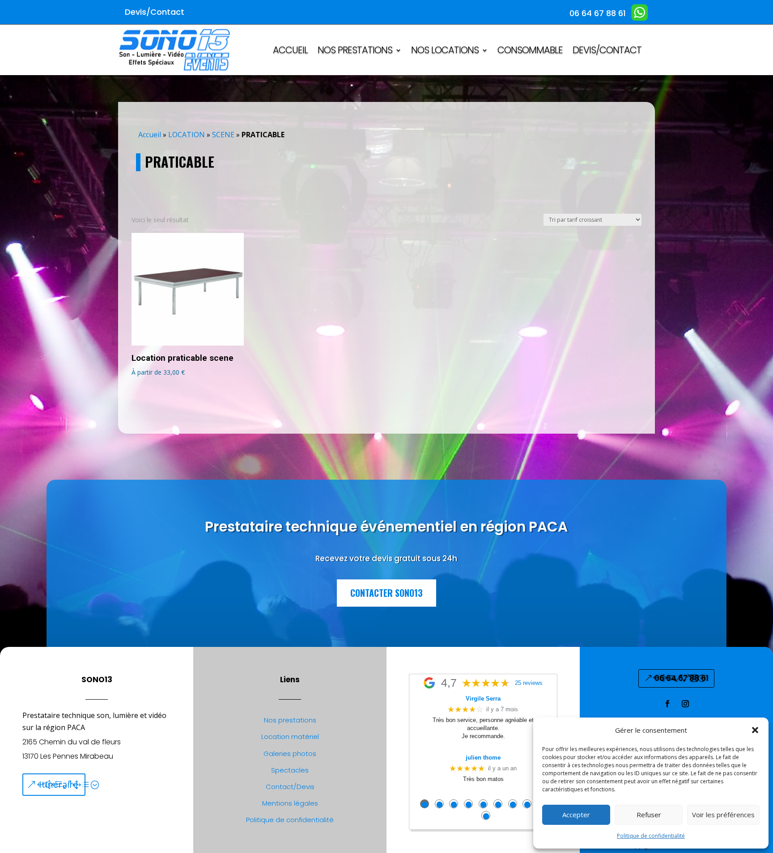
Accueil (149, 134)
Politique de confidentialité (651, 836)
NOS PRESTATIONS (355, 51)
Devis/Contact (607, 51)
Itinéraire (58, 784)
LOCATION (186, 134)
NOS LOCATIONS (445, 51)
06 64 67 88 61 (681, 678)
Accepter (576, 814)
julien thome (483, 757)
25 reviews (529, 683)
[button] (755, 730)
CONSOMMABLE (530, 51)
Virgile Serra (483, 698)
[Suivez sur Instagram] (685, 704)
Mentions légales (290, 803)
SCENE (223, 134)
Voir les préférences (723, 814)
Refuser (649, 814)
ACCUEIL (290, 51)
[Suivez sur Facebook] (667, 704)
